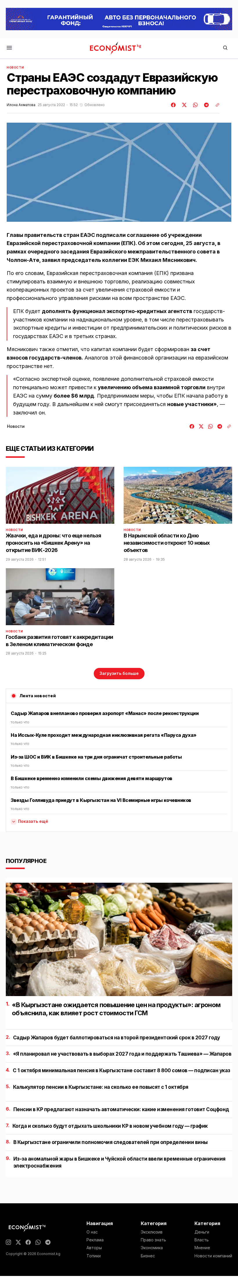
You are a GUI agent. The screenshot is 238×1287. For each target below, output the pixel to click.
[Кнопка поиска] (225, 48)
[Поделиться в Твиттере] (183, 105)
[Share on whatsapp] (194, 105)
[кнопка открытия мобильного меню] (9, 48)
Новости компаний (213, 1256)
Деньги (201, 1232)
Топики (93, 1256)
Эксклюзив (152, 1232)
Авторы (94, 1247)
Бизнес (148, 1256)
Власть (201, 1240)
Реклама (95, 1240)
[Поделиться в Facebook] (173, 105)
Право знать (153, 1240)
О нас (92, 1232)
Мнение (202, 1247)
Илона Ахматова (21, 105)
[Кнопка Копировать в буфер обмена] (215, 105)
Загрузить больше (119, 673)
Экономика (152, 1247)
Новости (15, 67)
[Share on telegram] (205, 105)
